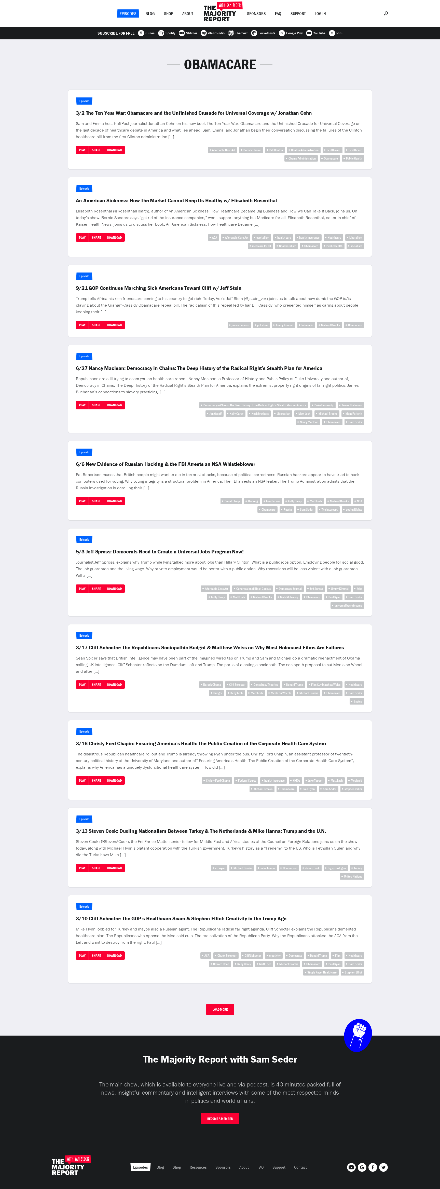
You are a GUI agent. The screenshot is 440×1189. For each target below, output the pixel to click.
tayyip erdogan (337, 868)
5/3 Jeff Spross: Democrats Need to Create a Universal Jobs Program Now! (160, 552)
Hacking (253, 501)
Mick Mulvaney (289, 597)
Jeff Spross (316, 588)
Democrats (295, 955)
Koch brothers (260, 413)
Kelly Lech (236, 693)
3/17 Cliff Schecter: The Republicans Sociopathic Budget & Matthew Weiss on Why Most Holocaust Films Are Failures (210, 647)
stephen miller (353, 789)
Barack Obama (252, 150)
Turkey (358, 868)
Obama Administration (302, 158)
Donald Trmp (232, 501)
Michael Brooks (330, 325)
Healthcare (355, 150)
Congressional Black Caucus (253, 588)
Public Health (354, 158)
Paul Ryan (334, 597)
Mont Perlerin (354, 413)
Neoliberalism (287, 246)
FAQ (278, 13)
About (187, 13)
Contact (300, 1167)
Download (114, 150)
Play (82, 150)
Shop (168, 13)
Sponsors (256, 13)
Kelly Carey (236, 413)
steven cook (312, 868)
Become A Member (220, 1118)
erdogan (220, 868)
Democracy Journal (290, 588)
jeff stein (262, 325)
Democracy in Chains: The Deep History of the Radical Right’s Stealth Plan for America (254, 405)
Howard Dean (221, 964)
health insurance (309, 237)
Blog (150, 13)
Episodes (128, 13)
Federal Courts (247, 780)
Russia (288, 509)
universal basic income (348, 605)
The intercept (330, 509)
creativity (275, 955)
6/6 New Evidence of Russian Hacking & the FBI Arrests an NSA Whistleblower (165, 464)
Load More (220, 1009)
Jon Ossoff (216, 413)
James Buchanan (352, 405)
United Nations (353, 876)
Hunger (217, 693)
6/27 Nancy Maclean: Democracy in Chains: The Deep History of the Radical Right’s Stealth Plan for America (199, 368)
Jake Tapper (315, 780)
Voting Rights (354, 509)
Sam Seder (355, 422)
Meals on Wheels (281, 693)
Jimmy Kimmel (284, 325)
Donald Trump (294, 684)
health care (333, 150)
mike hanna (267, 868)
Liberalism (355, 237)
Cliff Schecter (237, 684)
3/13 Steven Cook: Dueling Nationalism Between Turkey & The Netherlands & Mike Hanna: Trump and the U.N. (201, 831)
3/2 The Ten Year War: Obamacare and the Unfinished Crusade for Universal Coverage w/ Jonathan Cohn (194, 113)
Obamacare (331, 158)
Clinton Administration (305, 150)
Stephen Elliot (353, 972)
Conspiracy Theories (266, 684)
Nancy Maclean (309, 422)
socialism (356, 246)
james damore (240, 325)
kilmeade (307, 325)
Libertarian (283, 413)
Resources (198, 1167)
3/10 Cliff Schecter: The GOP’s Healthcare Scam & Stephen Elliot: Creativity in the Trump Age (181, 918)
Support (298, 13)
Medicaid (356, 780)
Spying (358, 701)
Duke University (324, 405)
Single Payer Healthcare (322, 972)
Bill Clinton (276, 150)
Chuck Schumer (227, 955)
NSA (359, 501)
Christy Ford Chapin (218, 780)
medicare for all (261, 246)
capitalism (262, 237)
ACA (214, 237)
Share (96, 150)
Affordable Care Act (223, 150)
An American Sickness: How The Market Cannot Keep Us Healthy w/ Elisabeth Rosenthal (176, 200)
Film (337, 955)
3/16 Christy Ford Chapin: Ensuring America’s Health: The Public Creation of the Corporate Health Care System (201, 743)
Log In (320, 13)
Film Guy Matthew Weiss (325, 684)
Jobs (359, 588)
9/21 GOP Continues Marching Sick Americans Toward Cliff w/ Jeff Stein (159, 288)
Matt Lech (304, 413)
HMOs (296, 780)
